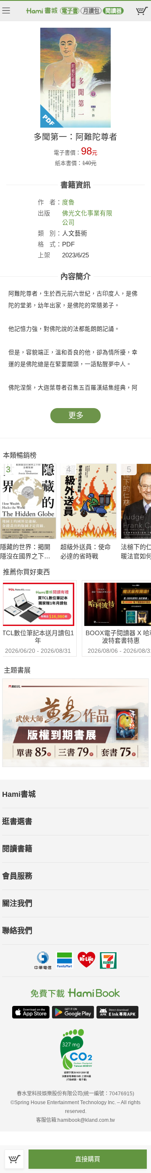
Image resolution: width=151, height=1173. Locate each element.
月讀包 (91, 11)
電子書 (70, 11)
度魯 (68, 202)
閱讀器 (113, 11)
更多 (75, 415)
